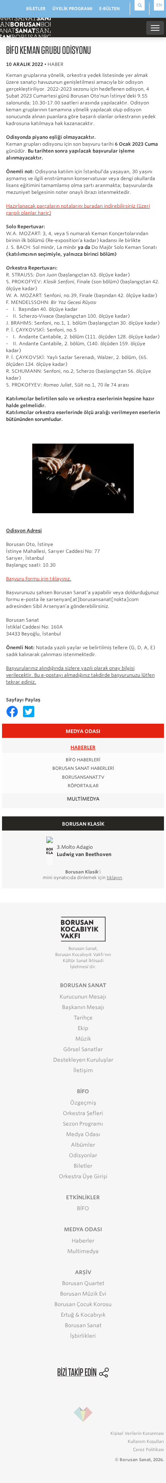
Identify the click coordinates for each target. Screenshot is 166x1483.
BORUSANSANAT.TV (83, 777)
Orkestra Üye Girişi (83, 1176)
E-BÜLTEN (109, 8)
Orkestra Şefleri (83, 1113)
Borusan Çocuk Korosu (83, 1304)
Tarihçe (83, 1018)
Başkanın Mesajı (83, 1007)
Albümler (83, 1145)
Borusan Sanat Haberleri (83, 768)
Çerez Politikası (148, 1449)
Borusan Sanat (83, 1325)
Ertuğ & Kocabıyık (83, 1315)
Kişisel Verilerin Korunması (137, 1433)
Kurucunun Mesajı (83, 997)
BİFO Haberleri (83, 760)
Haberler (83, 747)
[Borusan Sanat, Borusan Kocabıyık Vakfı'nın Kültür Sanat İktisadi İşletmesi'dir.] (83, 929)
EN (159, 4)
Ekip (83, 1028)
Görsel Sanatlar (83, 1049)
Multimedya (83, 799)
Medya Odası (83, 1134)
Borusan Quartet (83, 1283)
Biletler (83, 1166)
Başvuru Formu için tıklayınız (38, 579)
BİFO (83, 1208)
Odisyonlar (83, 1155)
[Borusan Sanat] (25, 27)
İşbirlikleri (83, 1336)
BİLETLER (36, 8)
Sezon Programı (83, 1124)
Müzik (83, 1039)
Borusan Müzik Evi (83, 1294)
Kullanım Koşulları (146, 1441)
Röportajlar (83, 785)
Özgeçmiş (83, 1103)
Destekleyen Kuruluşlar (83, 1060)
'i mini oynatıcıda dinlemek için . (83, 874)
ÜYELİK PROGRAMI (72, 8)
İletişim (83, 1070)
